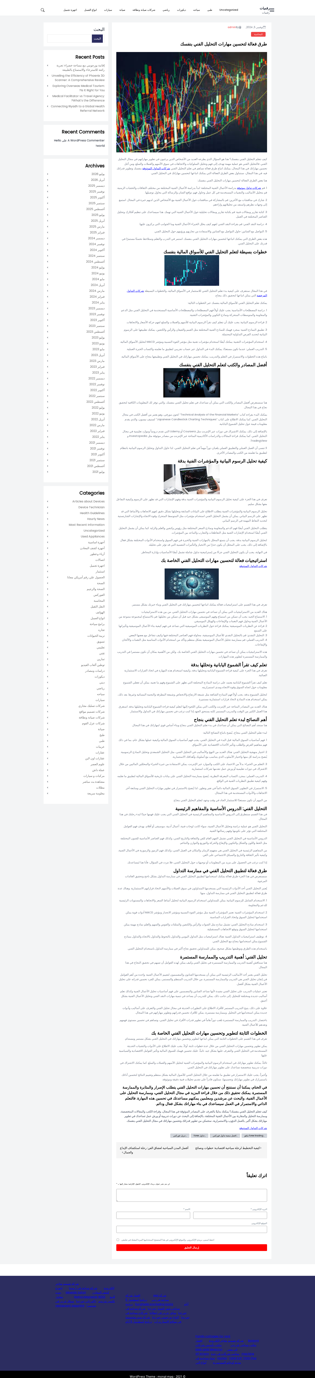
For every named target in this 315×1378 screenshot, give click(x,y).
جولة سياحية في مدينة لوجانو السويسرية (218, 1360)
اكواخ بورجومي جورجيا (165, 1317)
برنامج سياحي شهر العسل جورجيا (152, 1306)
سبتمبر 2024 (96, 256)
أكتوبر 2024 (97, 250)
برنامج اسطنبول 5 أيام (138, 1322)
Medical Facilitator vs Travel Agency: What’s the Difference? (78, 98)
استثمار (100, 571)
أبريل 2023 (98, 355)
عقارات (100, 752)
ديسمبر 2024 (96, 238)
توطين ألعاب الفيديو (93, 665)
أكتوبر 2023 (97, 320)
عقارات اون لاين (95, 758)
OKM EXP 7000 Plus (242, 1358)
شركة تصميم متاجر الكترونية (226, 1341)
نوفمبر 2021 (97, 448)
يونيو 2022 (98, 413)
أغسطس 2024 (95, 262)
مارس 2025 (97, 226)
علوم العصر (98, 764)
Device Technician (91, 507)
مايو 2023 (98, 349)
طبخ (102, 735)
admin (232, 27)
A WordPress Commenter (86, 140)
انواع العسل (90, 10)
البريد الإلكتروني (259, 1209)
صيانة (122, 10)
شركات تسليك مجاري (91, 706)
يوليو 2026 (98, 174)
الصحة (101, 583)
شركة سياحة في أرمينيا (83, 1288)
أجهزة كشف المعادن (92, 548)
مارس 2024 (97, 291)
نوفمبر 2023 (97, 314)
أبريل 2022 (98, 419)
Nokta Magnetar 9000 (89, 1297)
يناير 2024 (98, 302)
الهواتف (100, 612)
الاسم (186, 1209)
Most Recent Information (87, 525)
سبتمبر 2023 (97, 326)
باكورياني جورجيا (86, 1301)
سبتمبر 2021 (97, 460)
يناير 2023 (98, 372)
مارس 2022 (97, 425)
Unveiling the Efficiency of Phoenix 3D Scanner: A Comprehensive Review (78, 78)
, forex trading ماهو (254, 1135)
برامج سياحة (97, 624)
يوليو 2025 (98, 215)
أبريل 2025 (98, 221)
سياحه (196, 10)
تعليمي (101, 647)
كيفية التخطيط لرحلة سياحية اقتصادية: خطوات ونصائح (227, 1148)
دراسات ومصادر (95, 671)
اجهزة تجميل (70, 10)
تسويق (101, 641)
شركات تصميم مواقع (92, 712)
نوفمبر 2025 (97, 191)
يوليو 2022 (98, 407)
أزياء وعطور (97, 554)
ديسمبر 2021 (97, 443)
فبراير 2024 (97, 297)
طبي (209, 10)
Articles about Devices (88, 501)
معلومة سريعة (96, 793)
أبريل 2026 (98, 180)
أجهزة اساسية (96, 542)
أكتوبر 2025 (97, 197)
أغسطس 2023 (95, 332)
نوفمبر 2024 (97, 244)
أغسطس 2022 (95, 402)
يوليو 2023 (98, 337)
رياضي (166, 10)
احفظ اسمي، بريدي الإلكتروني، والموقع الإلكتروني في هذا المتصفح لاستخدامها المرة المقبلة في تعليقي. (167, 1239)
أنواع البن (200, 1362)
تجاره (101, 630)
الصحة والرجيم (96, 589)
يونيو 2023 (98, 343)
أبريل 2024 (98, 285)
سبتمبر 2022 (97, 396)
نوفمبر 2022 (97, 384)
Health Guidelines (92, 513)
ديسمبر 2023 (96, 308)
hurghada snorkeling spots (154, 1304)
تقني (102, 653)
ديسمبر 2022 (96, 378)
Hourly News (96, 519)
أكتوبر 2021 (98, 454)
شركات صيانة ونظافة (144, 10)
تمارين (101, 659)
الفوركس (99, 595)
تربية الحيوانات (96, 636)
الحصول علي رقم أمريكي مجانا (86, 577)
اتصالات (100, 560)
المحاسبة (258, 34)
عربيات (100, 747)
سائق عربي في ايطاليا (163, 1313)
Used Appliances (93, 536)
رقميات (265, 8)
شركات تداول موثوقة (249, 188)
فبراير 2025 (97, 232)
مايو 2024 (98, 279)
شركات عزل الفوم (93, 723)
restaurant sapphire (69, 1306)
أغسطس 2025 (95, 209)
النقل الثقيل (98, 606)
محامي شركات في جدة (225, 1354)
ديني (102, 682)
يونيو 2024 (98, 273)
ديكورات (181, 10)
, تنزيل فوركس (179, 1135)
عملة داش (98, 770)
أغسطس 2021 (96, 466)
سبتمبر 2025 (97, 203)
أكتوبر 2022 (97, 390)
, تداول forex (199, 1135)
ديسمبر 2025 (96, 186)
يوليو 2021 (98, 472)
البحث (99, 29)
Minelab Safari (76, 1292)
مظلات (100, 787)
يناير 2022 (98, 437)
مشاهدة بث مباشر (94, 782)
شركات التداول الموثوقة (156, 168)
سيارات (108, 10)
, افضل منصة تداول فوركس (225, 1135)
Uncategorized (228, 10)
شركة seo (159, 1295)
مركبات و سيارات (94, 776)
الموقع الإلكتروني (259, 1223)
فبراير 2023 (97, 367)
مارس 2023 (97, 361)
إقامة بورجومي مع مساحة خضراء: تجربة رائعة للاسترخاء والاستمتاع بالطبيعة (81, 67)
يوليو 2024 (98, 267)
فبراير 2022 (97, 431)
